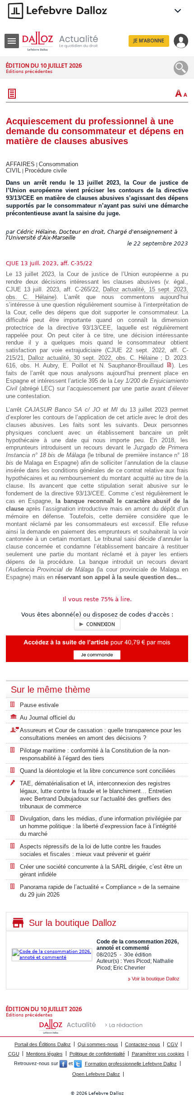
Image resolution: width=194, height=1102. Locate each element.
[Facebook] (63, 1063)
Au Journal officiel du (47, 717)
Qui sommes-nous (98, 1044)
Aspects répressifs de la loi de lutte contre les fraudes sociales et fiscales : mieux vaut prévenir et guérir (90, 850)
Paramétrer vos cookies (158, 1054)
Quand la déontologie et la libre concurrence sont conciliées (98, 770)
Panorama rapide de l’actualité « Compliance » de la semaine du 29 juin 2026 (100, 891)
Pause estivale (39, 705)
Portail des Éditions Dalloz (42, 1044)
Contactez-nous (142, 1044)
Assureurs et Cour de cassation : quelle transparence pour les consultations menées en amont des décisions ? (100, 734)
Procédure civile (46, 170)
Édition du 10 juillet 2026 (44, 65)
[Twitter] (78, 1063)
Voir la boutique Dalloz (156, 978)
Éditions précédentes (29, 71)
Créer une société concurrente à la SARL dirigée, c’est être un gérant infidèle (101, 870)
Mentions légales (44, 1054)
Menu (12, 41)
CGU (13, 1054)
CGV (172, 1044)
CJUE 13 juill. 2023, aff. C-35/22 (49, 263)
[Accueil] (67, 41)
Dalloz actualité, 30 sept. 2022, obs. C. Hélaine (93, 357)
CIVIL (13, 170)
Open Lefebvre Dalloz (96, 1074)
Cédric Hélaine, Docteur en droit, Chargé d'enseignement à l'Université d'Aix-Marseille (91, 235)
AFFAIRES (20, 164)
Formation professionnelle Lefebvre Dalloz (131, 1063)
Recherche (181, 68)
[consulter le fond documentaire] (169, 365)
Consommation (58, 164)
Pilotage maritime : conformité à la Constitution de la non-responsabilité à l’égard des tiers (95, 754)
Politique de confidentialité (97, 1054)
